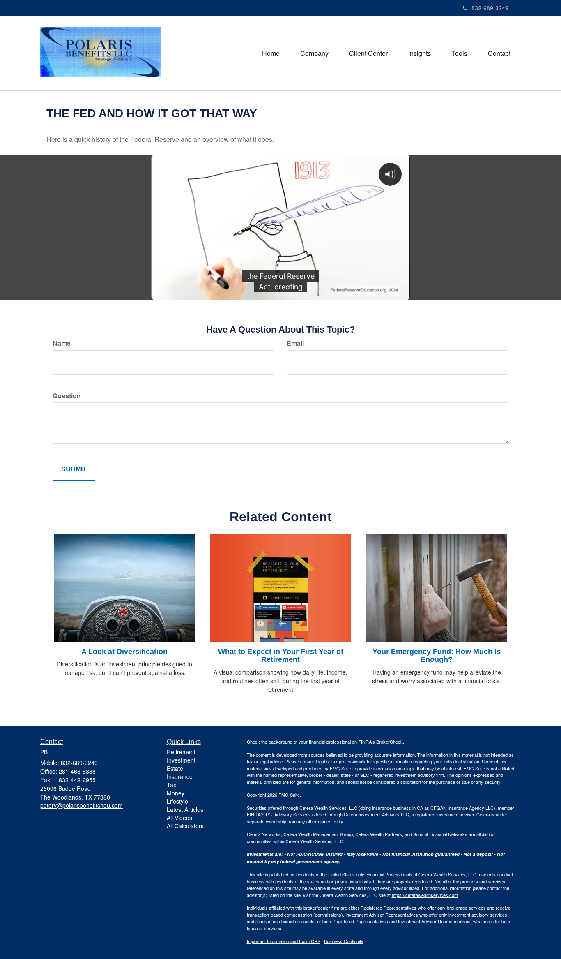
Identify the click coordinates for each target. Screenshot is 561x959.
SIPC (267, 814)
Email (295, 343)
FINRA (253, 814)
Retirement (181, 752)
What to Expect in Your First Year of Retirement (280, 655)
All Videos (179, 817)
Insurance (180, 776)
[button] (314, 53)
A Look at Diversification (124, 651)
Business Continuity (343, 941)
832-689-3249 (489, 8)
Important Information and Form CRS (283, 941)
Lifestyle (177, 801)
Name (62, 343)
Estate (175, 768)
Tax (171, 785)
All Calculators (185, 826)
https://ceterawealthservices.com (425, 895)
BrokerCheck (389, 741)
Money (175, 793)
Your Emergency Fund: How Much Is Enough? (436, 655)
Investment (181, 760)
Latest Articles (185, 809)
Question (67, 395)
